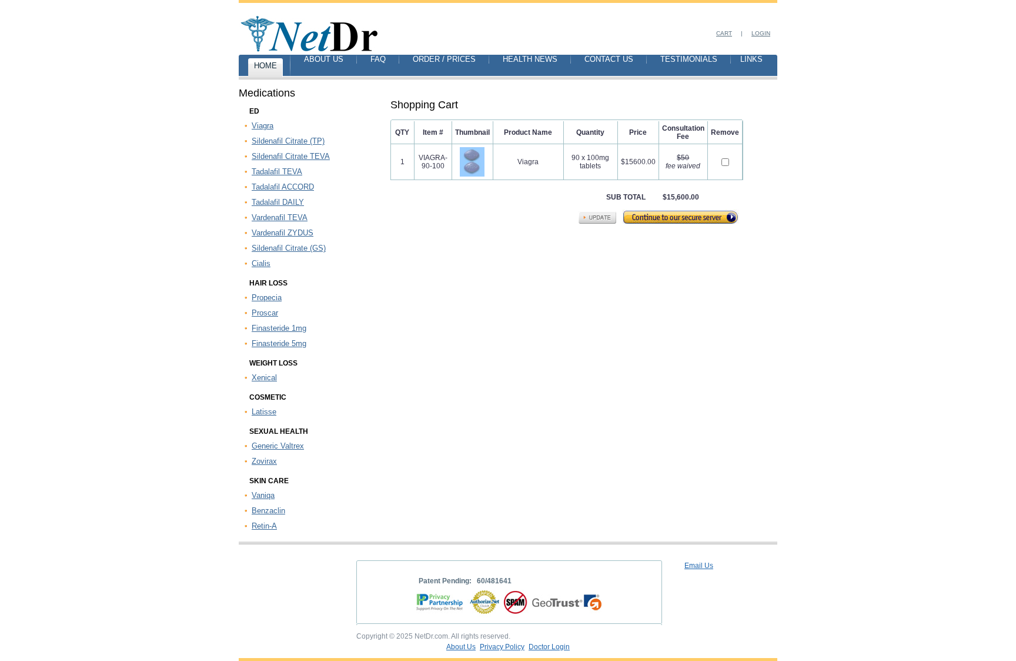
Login (760, 33)
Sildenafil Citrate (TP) (288, 141)
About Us (461, 647)
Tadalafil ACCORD (283, 186)
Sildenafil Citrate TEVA (291, 156)
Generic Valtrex (278, 445)
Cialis (261, 263)
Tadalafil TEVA (277, 171)
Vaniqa (263, 495)
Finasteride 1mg (279, 328)
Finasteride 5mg (279, 343)
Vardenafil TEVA (280, 217)
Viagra (262, 125)
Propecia (267, 297)
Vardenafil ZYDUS (282, 232)
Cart (724, 33)
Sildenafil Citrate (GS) (289, 248)
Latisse (264, 411)
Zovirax (264, 461)
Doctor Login (549, 647)
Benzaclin (268, 510)
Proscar (265, 312)
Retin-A (264, 526)
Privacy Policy (502, 647)
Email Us (698, 566)
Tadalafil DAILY (278, 202)
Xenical (264, 377)
